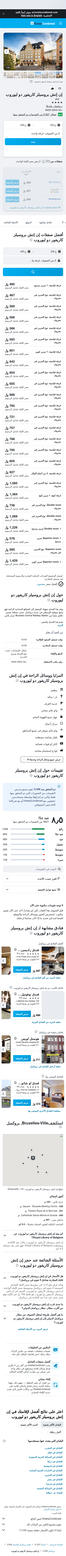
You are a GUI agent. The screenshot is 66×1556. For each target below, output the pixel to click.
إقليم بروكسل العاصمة (21, 1544)
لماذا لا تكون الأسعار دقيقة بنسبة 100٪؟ (40, 1530)
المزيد (60, 625)
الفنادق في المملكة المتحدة (49, 1488)
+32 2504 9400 (53, 110)
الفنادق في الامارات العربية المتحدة (46, 1470)
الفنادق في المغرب (53, 1447)
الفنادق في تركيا (54, 1461)
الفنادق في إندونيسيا (53, 1465)
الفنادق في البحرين (53, 1474)
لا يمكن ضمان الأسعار (52, 1509)
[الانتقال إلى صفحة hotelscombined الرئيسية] (42, 23)
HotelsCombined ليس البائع (46, 1518)
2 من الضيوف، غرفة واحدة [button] (46, 133)
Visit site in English (31, 15)
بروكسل (51, 1550)
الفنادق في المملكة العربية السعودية (45, 1456)
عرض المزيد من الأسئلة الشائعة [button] (33, 1329)
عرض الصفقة (22, 969)
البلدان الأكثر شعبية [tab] (52, 1424)
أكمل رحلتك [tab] (55, 1432)
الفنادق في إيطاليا (54, 1492)
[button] (3, 13)
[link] (41, 977)
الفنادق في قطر (55, 1452)
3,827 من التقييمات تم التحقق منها (31, 114)
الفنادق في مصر (54, 1479)
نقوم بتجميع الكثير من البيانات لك (44, 1524)
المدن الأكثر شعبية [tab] (29, 1424)
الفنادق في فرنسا (54, 1483)
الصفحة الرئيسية (56, 1544)
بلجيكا (43, 1544)
